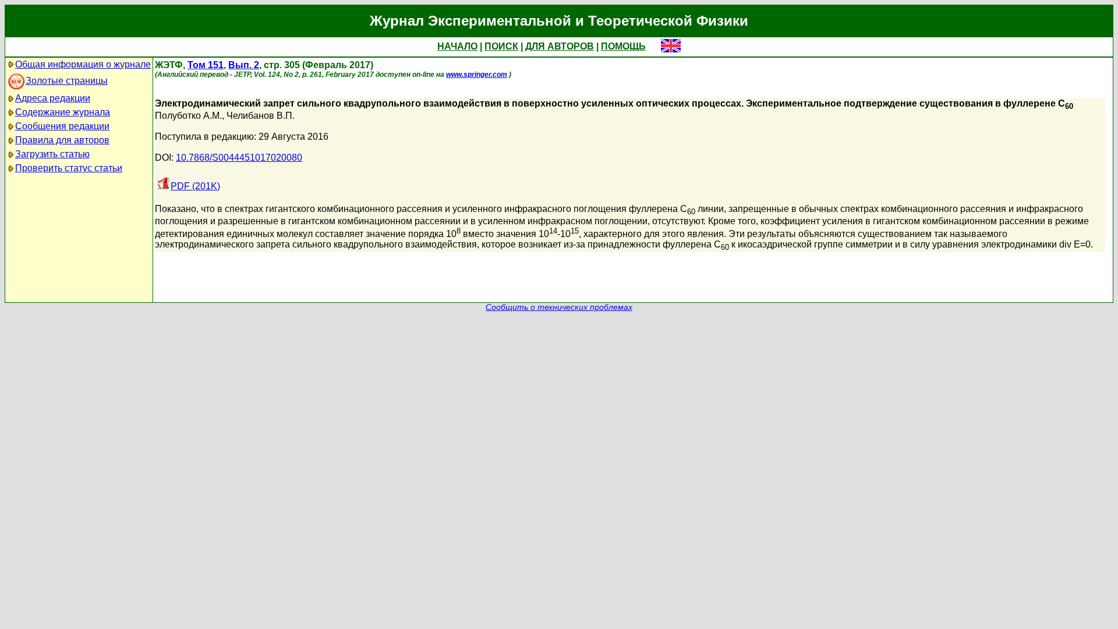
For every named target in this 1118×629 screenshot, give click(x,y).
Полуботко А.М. (188, 116)
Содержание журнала (62, 112)
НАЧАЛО (457, 46)
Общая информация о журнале (83, 64)
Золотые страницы (67, 81)
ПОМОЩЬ (623, 46)
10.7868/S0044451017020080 (239, 157)
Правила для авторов (62, 140)
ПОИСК (501, 46)
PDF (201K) (195, 186)
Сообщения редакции (62, 126)
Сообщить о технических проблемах (559, 307)
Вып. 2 (243, 65)
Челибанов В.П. (261, 116)
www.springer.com (476, 74)
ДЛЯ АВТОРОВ (559, 46)
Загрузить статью (52, 154)
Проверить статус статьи (68, 168)
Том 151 (205, 65)
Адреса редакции (52, 98)
